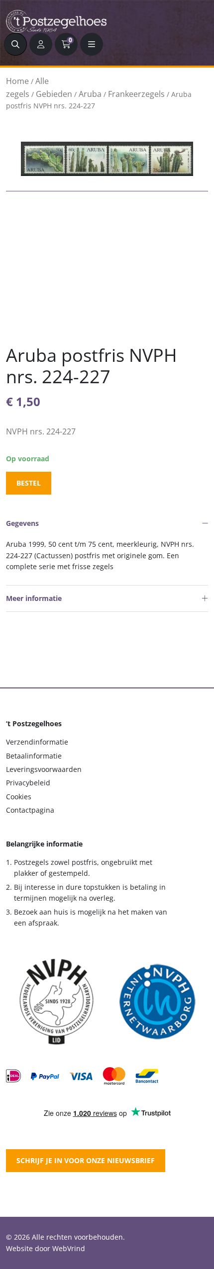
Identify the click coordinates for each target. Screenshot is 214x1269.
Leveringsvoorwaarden (44, 769)
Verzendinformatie (37, 742)
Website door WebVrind (45, 1248)
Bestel (28, 483)
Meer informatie (34, 598)
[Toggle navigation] (91, 44)
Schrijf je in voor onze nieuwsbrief (85, 1160)
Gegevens (22, 523)
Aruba (90, 93)
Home (17, 81)
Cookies (18, 796)
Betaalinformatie (34, 756)
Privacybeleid (28, 782)
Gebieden (54, 93)
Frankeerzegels (136, 93)
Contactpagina (30, 810)
